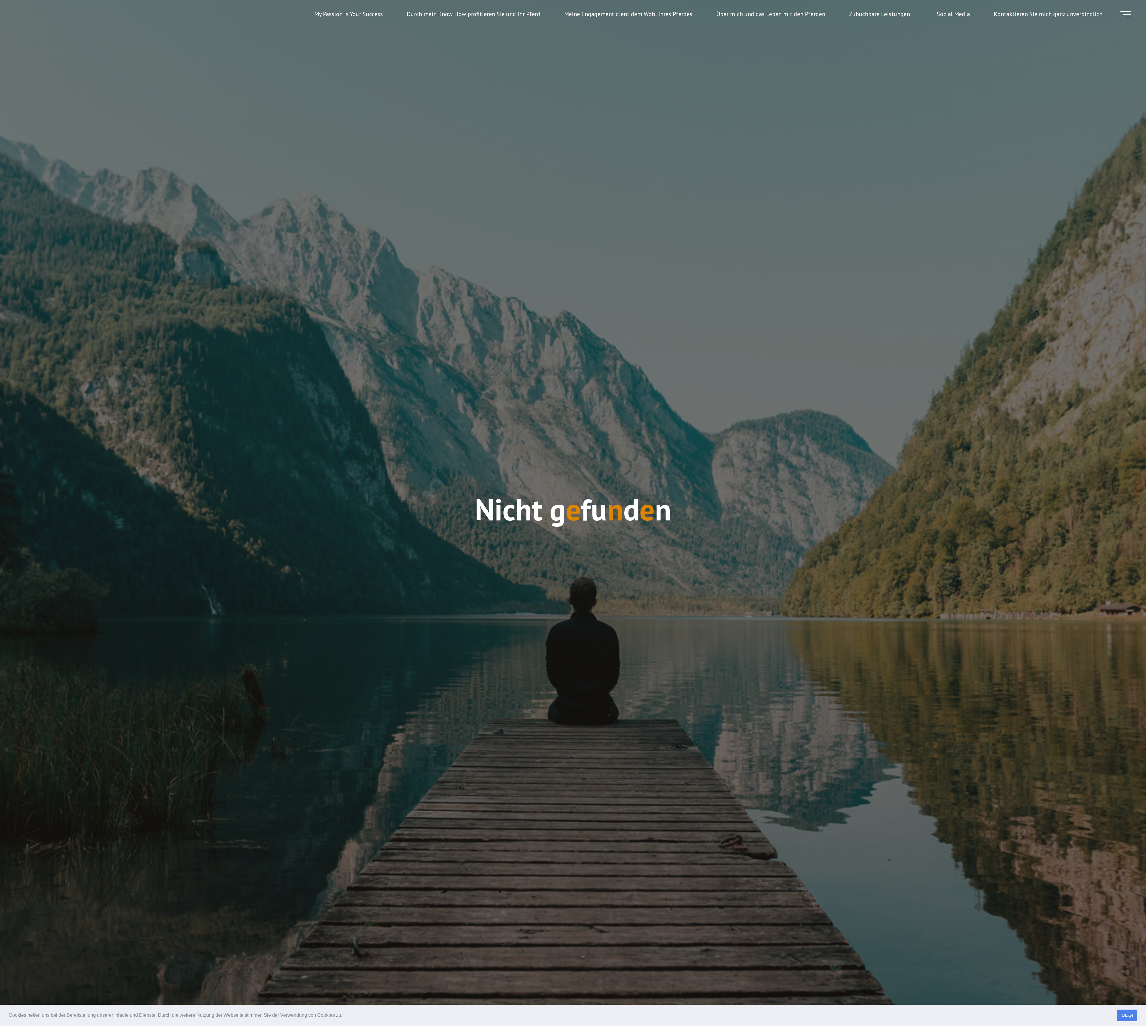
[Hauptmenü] (1125, 14)
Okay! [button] (1127, 1015)
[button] (344, 1016)
